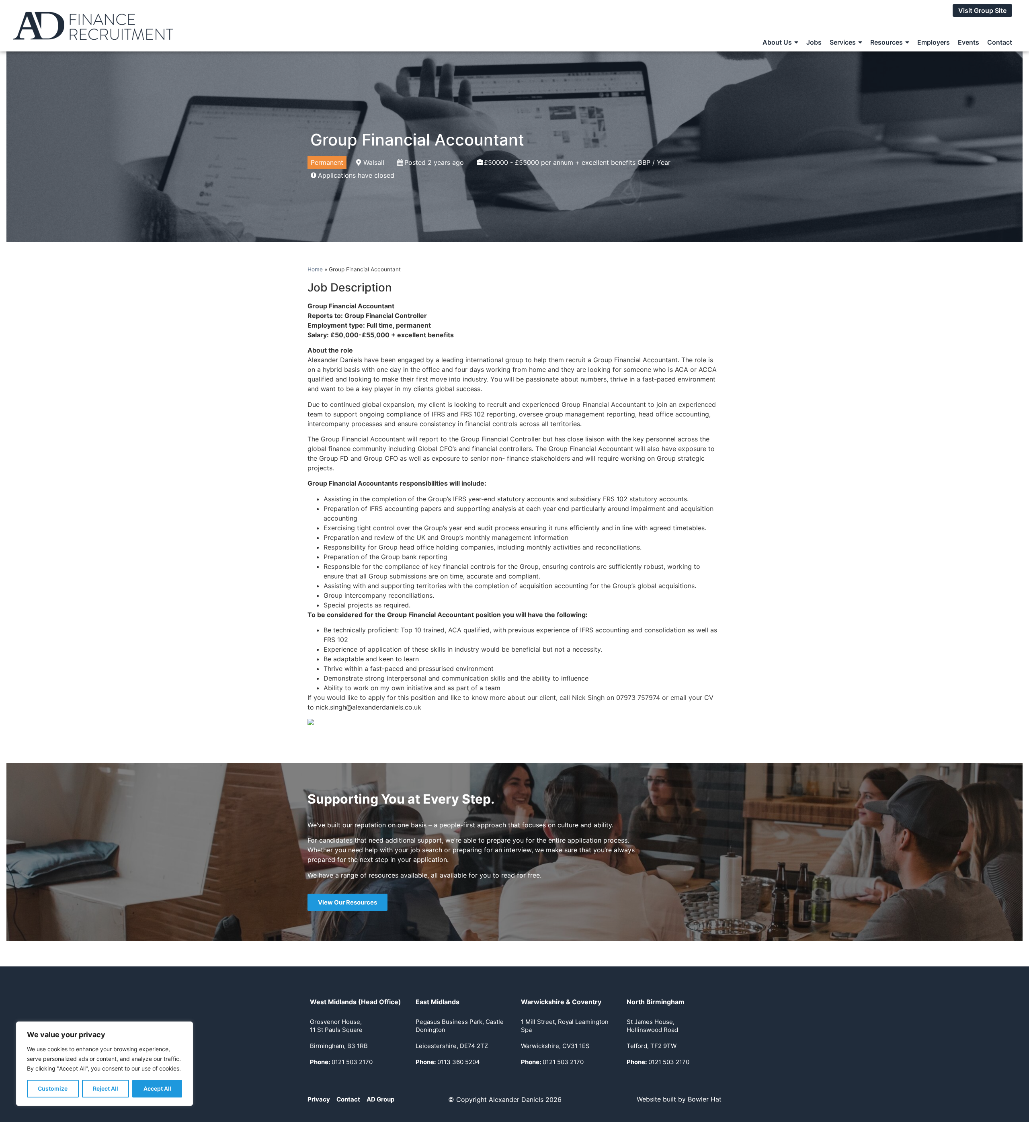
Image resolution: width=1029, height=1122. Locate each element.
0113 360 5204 (448, 1062)
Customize (53, 1088)
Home (315, 269)
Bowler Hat (705, 1099)
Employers (933, 42)
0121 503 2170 (341, 1062)
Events (968, 42)
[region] (104, 1063)
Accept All (157, 1088)
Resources (886, 42)
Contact (999, 42)
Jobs (814, 42)
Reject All (105, 1088)
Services (843, 42)
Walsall (373, 162)
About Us (777, 42)
